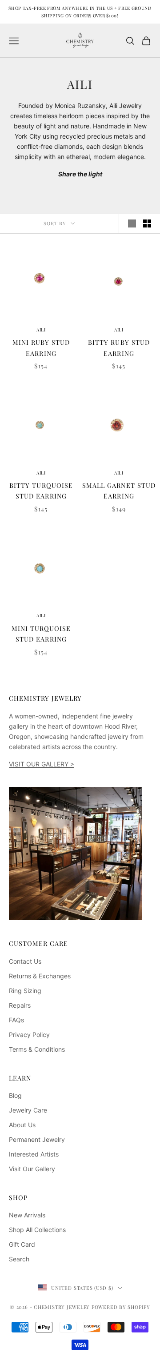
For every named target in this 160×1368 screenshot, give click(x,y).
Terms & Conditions (37, 1049)
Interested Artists (34, 1154)
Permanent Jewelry (37, 1139)
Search (19, 1259)
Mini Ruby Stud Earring (41, 347)
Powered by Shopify (121, 1307)
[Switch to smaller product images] (147, 223)
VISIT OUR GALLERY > (41, 764)
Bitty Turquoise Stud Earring (40, 490)
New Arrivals (27, 1215)
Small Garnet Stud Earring (118, 490)
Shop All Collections (37, 1229)
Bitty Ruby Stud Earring (118, 347)
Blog (15, 1095)
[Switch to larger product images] (132, 223)
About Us (22, 1125)
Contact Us (25, 961)
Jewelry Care (28, 1110)
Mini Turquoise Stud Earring (41, 633)
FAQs (16, 1020)
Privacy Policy (29, 1034)
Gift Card (22, 1244)
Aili (41, 330)
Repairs (20, 1005)
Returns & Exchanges (40, 976)
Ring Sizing (25, 990)
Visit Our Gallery (32, 1169)
